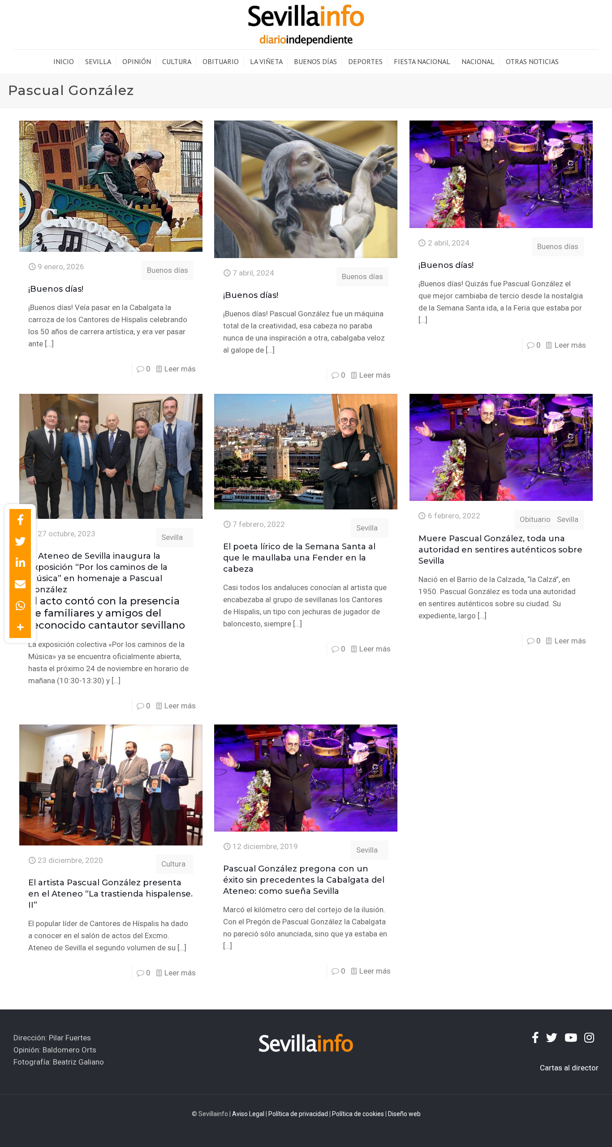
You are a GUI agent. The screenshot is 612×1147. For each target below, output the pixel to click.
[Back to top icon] (569, 1128)
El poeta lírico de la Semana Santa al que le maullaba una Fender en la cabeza (299, 558)
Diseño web (404, 1113)
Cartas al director (569, 1067)
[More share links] (20, 627)
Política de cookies (358, 1113)
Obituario (535, 519)
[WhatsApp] (20, 606)
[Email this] (20, 584)
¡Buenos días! (55, 289)
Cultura (173, 863)
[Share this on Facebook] (20, 519)
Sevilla (172, 537)
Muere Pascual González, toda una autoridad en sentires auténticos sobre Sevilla (500, 550)
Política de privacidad (298, 1113)
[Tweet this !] (20, 541)
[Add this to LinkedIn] (20, 563)
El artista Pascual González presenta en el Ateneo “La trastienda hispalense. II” (110, 894)
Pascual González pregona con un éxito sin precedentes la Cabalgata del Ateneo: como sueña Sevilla (303, 880)
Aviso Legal (248, 1113)
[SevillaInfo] (306, 24)
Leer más (180, 368)
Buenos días (167, 270)
